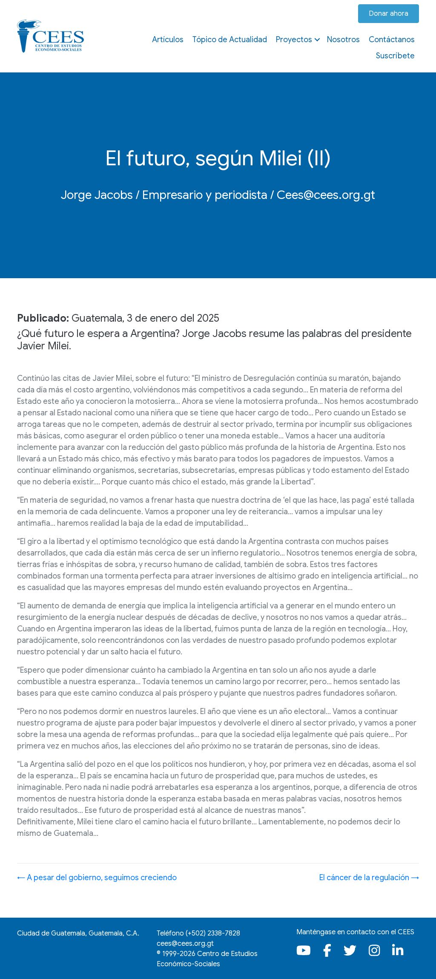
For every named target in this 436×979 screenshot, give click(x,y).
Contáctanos (392, 39)
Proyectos (294, 39)
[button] (317, 40)
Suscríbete (395, 55)
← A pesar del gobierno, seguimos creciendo (97, 877)
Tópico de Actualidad (229, 39)
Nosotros (343, 39)
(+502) (213, 933)
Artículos (168, 39)
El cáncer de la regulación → (369, 877)
